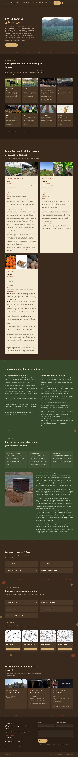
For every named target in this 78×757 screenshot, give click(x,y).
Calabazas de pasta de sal (48, 609)
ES (62, 3)
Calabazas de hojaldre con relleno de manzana (19, 615)
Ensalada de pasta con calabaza (49, 570)
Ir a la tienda (56, 3)
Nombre (39, 722)
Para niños (46, 3)
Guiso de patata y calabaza (14, 570)
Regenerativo (26, 2)
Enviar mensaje (42, 740)
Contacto (51, 2)
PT (70, 3)
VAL (64, 3)
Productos (18, 2)
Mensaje (40, 729)
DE (68, 3)
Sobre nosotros (12, 3)
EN (66, 3)
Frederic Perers (35, 131)
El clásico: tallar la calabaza (48, 602)
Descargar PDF (13, 648)
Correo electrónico (61, 722)
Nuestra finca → (22, 45)
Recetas (41, 2)
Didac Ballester (11, 131)
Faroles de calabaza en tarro (14, 609)
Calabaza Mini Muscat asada (14, 564)
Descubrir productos (11, 45)
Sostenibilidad (34, 2)
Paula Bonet (23, 131)
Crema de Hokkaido (46, 564)
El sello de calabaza (12, 602)
